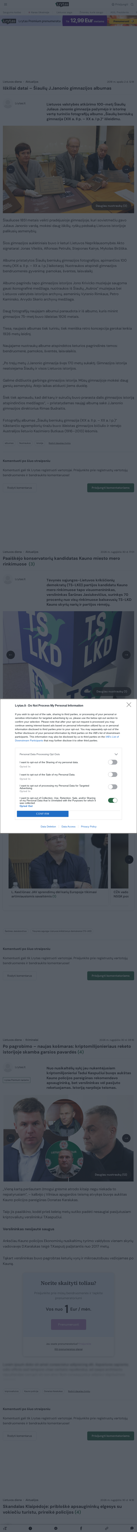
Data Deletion (48, 826)
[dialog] (68, 766)
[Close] (130, 705)
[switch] (112, 762)
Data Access (68, 826)
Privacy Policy (89, 826)
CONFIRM (42, 813)
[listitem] (68, 754)
